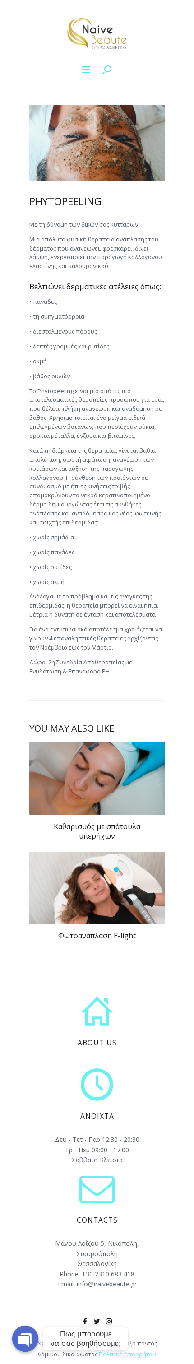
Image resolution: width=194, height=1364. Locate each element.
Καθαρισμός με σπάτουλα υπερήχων (97, 831)
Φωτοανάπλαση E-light (97, 936)
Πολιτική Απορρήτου (127, 1354)
